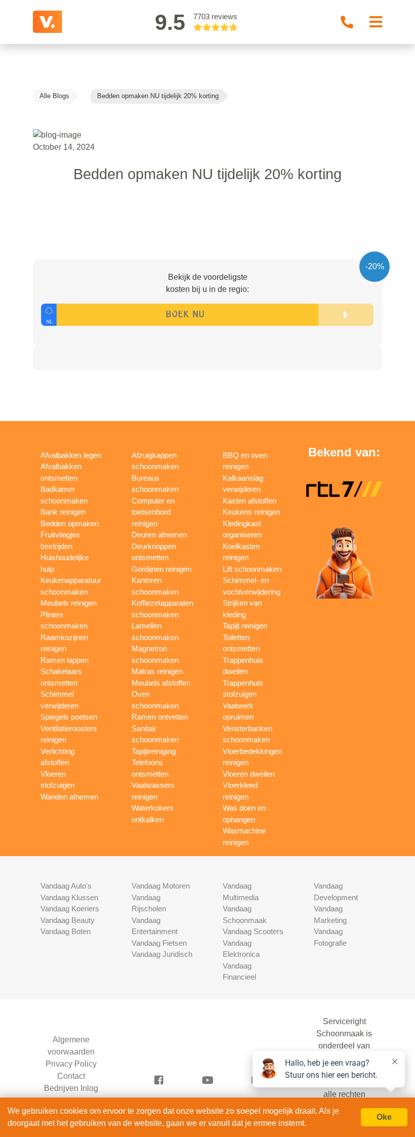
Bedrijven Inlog (71, 1088)
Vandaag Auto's (66, 885)
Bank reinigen (63, 512)
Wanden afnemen (69, 796)
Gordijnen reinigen (161, 569)
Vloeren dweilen (249, 774)
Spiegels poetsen (68, 716)
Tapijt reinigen (245, 625)
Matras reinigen (157, 671)
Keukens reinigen (251, 512)
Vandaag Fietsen (159, 943)
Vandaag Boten (65, 931)
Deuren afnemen (159, 534)
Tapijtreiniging (154, 751)
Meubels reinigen (68, 603)
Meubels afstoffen (161, 683)
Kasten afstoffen (249, 500)
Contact (71, 1076)
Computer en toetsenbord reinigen (153, 512)
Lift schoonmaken (252, 569)
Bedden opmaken (69, 523)
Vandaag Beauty (67, 920)
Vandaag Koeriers (69, 908)
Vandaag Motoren (161, 885)
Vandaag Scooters (253, 931)
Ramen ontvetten (160, 716)
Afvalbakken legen (70, 455)
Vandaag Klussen (69, 897)
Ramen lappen (64, 660)
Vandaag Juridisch (162, 954)
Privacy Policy (71, 1064)
